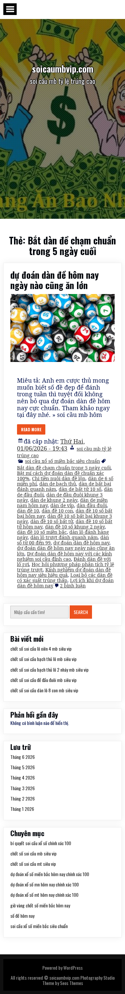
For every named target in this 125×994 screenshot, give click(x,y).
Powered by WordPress (62, 967)
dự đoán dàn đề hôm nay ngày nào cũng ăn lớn (54, 280)
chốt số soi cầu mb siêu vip (33, 853)
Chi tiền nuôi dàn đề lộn (58, 478)
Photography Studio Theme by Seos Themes (78, 980)
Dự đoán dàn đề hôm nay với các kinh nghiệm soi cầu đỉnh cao (64, 556)
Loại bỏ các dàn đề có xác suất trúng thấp (64, 577)
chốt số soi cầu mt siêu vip (33, 863)
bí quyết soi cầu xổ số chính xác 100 (40, 842)
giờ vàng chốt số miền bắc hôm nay (40, 905)
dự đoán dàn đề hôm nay (81, 542)
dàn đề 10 (28, 510)
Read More (31, 429)
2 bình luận (73, 585)
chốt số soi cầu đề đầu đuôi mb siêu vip (43, 679)
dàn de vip (62, 505)
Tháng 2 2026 (22, 798)
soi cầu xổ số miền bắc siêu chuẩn (62, 461)
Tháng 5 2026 (22, 767)
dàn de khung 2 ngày (53, 500)
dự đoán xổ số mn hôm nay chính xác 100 (44, 884)
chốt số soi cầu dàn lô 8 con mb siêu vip (44, 690)
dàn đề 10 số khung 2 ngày (75, 526)
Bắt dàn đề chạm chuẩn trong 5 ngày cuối (64, 468)
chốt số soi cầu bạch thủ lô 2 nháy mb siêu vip (49, 669)
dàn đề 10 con (57, 510)
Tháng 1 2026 (22, 808)
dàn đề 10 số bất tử (51, 521)
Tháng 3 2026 (22, 788)
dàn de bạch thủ (57, 484)
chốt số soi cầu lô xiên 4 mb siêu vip (41, 648)
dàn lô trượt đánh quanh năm (64, 537)
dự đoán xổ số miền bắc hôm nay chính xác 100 (49, 873)
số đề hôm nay (22, 915)
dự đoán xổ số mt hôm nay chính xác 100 (44, 894)
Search (81, 611)
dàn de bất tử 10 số (80, 489)
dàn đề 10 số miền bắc (42, 532)
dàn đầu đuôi (92, 505)
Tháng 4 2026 (22, 777)
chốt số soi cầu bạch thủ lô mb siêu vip (43, 658)
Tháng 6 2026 (22, 756)
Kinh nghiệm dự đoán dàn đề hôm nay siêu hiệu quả (64, 572)
